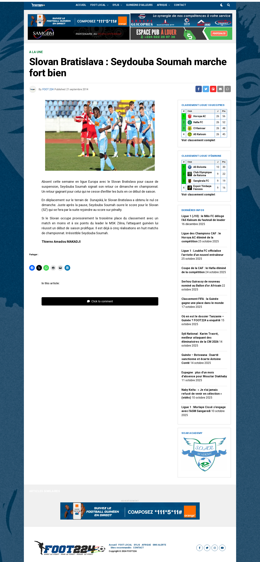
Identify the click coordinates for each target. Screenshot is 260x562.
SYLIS (115, 5)
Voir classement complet (198, 140)
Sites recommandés (121, 547)
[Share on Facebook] (198, 89)
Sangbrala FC (201, 180)
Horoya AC (199, 116)
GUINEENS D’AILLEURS (139, 5)
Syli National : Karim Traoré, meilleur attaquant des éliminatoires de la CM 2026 (199, 337)
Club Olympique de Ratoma (202, 174)
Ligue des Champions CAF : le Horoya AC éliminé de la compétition (201, 237)
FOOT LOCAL (98, 5)
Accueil (81, 5)
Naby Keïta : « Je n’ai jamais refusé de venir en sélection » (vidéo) (201, 393)
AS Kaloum (199, 134)
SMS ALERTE (159, 545)
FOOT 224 (48, 89)
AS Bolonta (199, 167)
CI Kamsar (199, 128)
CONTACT (180, 5)
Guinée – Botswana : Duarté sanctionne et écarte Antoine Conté (201, 359)
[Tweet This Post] (206, 89)
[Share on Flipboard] (213, 89)
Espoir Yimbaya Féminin (202, 188)
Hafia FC (198, 122)
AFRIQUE (162, 5)
